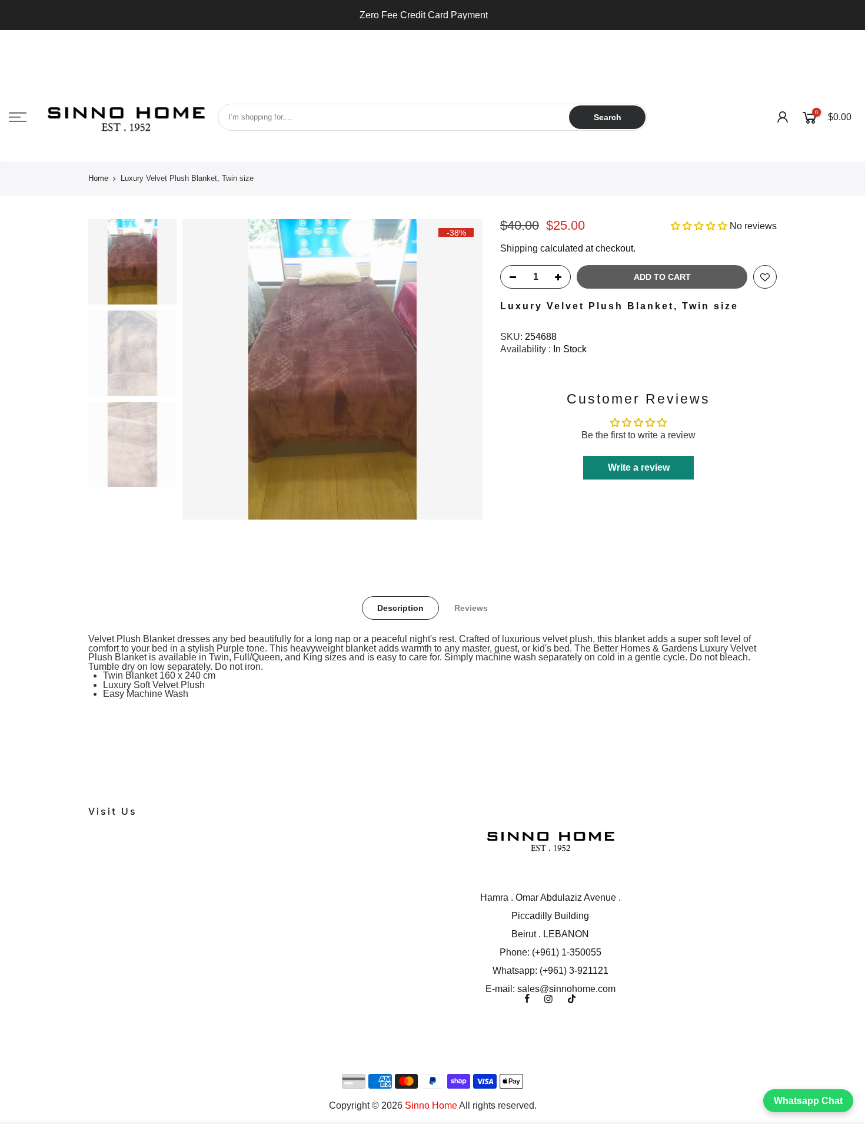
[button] (700, 226)
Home (98, 178)
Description (400, 608)
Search (607, 117)
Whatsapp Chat (808, 1101)
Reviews (471, 608)
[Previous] (203, 369)
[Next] (462, 369)
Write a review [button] (639, 467)
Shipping (519, 248)
